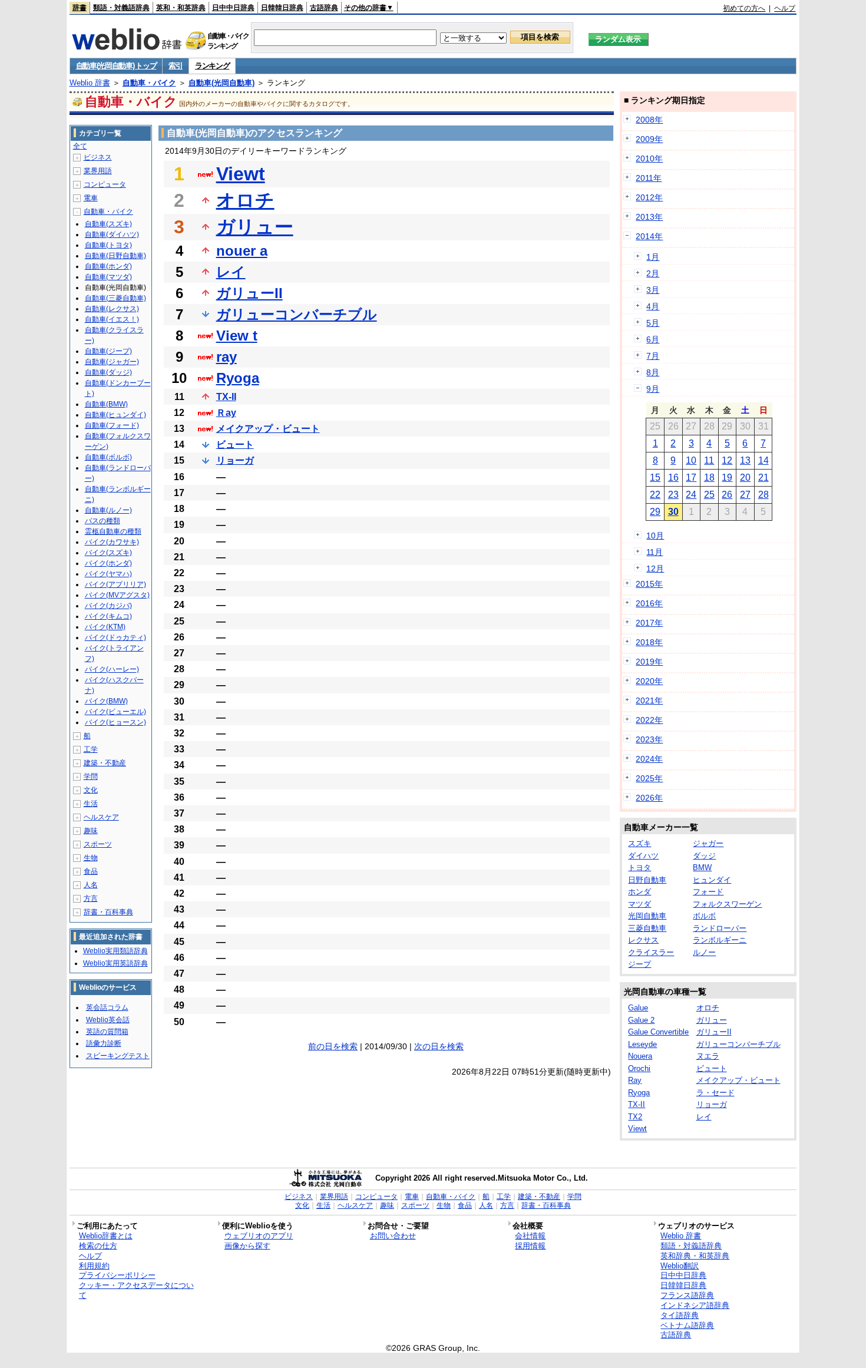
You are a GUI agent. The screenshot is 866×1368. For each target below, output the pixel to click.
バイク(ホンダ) (108, 563)
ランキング (212, 65)
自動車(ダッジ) (108, 372)
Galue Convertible (658, 1031)
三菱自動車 (647, 928)
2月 (652, 273)
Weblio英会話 (108, 1020)
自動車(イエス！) (112, 319)
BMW (702, 867)
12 (727, 460)
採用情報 (530, 1245)
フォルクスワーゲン (727, 904)
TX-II (226, 397)
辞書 (79, 7)
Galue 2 (641, 1020)
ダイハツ (643, 855)
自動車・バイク (149, 82)
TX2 (635, 1116)
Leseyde (642, 1044)
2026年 (649, 797)
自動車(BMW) (106, 404)
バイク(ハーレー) (112, 669)
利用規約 (94, 1265)
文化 (91, 790)
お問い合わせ (393, 1235)
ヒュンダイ (712, 879)
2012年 (649, 197)
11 (709, 460)
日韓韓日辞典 (282, 7)
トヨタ (639, 867)
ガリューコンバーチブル (296, 314)
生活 (91, 803)
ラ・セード (715, 1092)
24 (691, 495)
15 (655, 477)
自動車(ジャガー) (112, 362)
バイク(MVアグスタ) (117, 595)
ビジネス (98, 157)
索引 (175, 65)
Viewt (240, 173)
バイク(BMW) (106, 701)
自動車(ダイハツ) (112, 234)
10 (691, 460)
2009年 (649, 139)
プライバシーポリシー (117, 1275)
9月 (652, 389)
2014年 (649, 236)
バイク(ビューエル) (115, 712)
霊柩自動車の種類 (113, 531)
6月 (652, 339)
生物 (91, 858)
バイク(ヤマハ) (108, 574)
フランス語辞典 (687, 1295)
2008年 (649, 119)
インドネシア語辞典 (694, 1305)
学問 (91, 776)
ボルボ (704, 915)
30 (673, 512)
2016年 (649, 603)
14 (763, 460)
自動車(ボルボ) (108, 457)
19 (727, 477)
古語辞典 (324, 7)
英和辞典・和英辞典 (694, 1255)
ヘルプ (784, 8)
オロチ (245, 200)
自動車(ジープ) (108, 351)
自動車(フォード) (112, 425)
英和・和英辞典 (181, 7)
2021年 (649, 700)
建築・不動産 (105, 763)
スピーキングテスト (118, 1056)
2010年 (649, 158)
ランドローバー (719, 928)
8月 (652, 372)
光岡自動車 (647, 915)
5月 (652, 323)
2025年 (649, 778)
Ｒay (226, 413)
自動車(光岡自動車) (221, 82)
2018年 (649, 642)
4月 (652, 306)
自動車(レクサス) (112, 309)
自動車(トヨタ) (108, 245)
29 (655, 512)
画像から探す (247, 1245)
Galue (638, 1007)
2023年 (649, 739)
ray (226, 357)
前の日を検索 (333, 1046)
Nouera (640, 1056)
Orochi (639, 1068)
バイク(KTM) (105, 627)
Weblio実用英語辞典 (115, 963)
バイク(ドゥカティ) (115, 637)
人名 (91, 885)
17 (691, 477)
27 (745, 495)
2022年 (649, 720)
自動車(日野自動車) (115, 256)
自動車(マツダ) (108, 277)
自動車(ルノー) (108, 510)
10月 (655, 535)
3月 (652, 290)
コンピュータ (105, 184)
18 (709, 477)
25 (709, 495)
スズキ (639, 843)
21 (763, 477)
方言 (91, 898)
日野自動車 (647, 879)
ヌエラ (707, 1056)
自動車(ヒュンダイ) (115, 415)
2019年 (649, 661)
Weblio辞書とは (106, 1235)
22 (655, 495)
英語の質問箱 (107, 1031)
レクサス (643, 940)
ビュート (235, 445)
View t (236, 335)
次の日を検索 (439, 1046)
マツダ (639, 904)
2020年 (649, 681)
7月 (652, 356)
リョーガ (235, 460)
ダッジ (704, 855)
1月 (652, 257)
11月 (654, 552)
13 (745, 460)
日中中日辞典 (233, 7)
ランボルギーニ (719, 940)
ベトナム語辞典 (687, 1325)
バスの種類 (102, 521)
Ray (635, 1080)
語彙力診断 (103, 1043)
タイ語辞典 (679, 1315)
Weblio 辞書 (90, 82)
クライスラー (651, 952)
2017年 (649, 622)
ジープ (639, 964)
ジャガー (708, 843)
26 (727, 495)
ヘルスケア (101, 817)
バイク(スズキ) (108, 552)
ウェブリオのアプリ (258, 1235)
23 (673, 495)
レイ (231, 272)
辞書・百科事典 (108, 912)
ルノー (704, 952)
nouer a (241, 251)
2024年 (649, 759)
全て (80, 146)
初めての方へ (744, 8)
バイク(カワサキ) (112, 542)
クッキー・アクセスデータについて (136, 1290)
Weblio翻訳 (679, 1265)
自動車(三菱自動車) (115, 298)
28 (763, 495)
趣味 (91, 831)
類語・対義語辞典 (121, 7)
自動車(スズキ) (108, 224)
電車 (91, 198)
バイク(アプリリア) (115, 584)
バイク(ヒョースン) (115, 722)
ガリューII (249, 293)
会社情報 (530, 1235)
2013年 (649, 217)
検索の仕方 (98, 1245)
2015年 (649, 584)
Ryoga (237, 378)
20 (745, 477)
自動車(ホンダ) (108, 266)
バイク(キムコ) (108, 616)
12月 (655, 568)
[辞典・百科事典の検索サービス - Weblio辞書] (126, 46)
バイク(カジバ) (108, 606)
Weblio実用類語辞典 (115, 951)
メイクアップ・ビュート (268, 429)
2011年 (649, 178)
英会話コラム (107, 1007)
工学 (91, 749)
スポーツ (98, 844)
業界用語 (98, 171)
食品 (91, 871)
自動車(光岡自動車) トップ (116, 65)
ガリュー (254, 226)
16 (673, 477)
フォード (708, 891)
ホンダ (639, 891)
